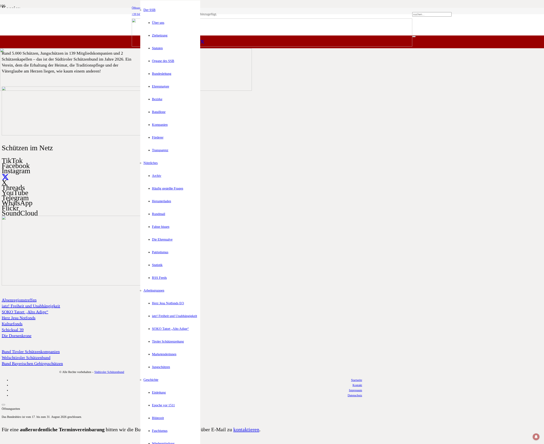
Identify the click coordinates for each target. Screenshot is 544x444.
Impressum (355, 390)
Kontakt (357, 385)
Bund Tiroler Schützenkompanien (31, 351)
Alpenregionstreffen (19, 300)
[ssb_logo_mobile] (126, 89)
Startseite (356, 380)
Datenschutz (355, 395)
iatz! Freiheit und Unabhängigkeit (31, 306)
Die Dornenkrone (16, 335)
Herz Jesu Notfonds (18, 317)
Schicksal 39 (13, 329)
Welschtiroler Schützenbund (26, 357)
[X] (202, 42)
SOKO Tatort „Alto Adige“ (25, 311)
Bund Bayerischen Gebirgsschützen (32, 363)
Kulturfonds (12, 323)
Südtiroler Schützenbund (109, 372)
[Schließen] (414, 36)
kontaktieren (246, 429)
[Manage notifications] (536, 436)
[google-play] (87, 134)
